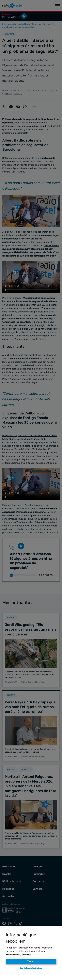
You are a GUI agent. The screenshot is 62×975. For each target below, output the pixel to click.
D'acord (31, 961)
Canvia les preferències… (31, 968)
